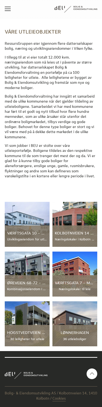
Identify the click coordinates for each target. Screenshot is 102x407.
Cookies (59, 398)
